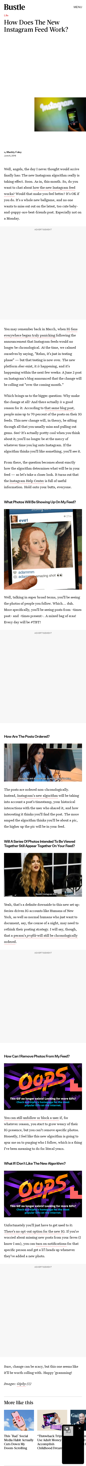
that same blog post (59, 407)
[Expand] (66, 1428)
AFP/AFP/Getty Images (84, 114)
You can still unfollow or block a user (31, 1117)
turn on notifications (51, 1243)
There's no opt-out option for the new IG (34, 1231)
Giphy (21, 1383)
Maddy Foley (14, 152)
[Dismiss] (79, 1428)
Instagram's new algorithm (37, 795)
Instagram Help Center (27, 480)
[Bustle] (14, 7)
